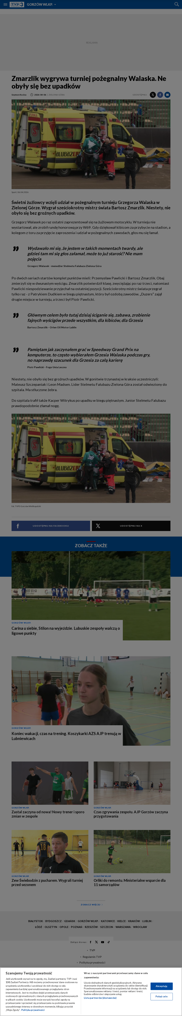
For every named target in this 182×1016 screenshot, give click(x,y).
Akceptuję (161, 986)
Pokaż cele (161, 996)
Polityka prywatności (33, 1010)
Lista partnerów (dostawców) (100, 997)
